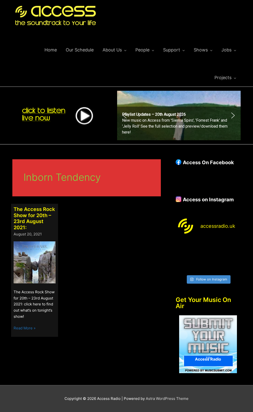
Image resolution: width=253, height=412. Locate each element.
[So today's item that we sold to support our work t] (216, 256)
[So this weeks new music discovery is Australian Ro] (233, 256)
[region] (179, 115)
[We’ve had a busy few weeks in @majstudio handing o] (183, 246)
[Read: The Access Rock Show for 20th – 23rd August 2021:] (35, 262)
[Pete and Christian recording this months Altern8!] (216, 246)
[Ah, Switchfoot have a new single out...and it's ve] (183, 256)
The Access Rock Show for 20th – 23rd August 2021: (34, 218)
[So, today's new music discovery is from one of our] (233, 246)
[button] (179, 115)
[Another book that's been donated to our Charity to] (199, 256)
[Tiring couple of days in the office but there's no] (199, 267)
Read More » (25, 328)
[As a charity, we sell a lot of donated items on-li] (183, 267)
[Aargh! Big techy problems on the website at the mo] (199, 246)
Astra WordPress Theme (167, 398)
